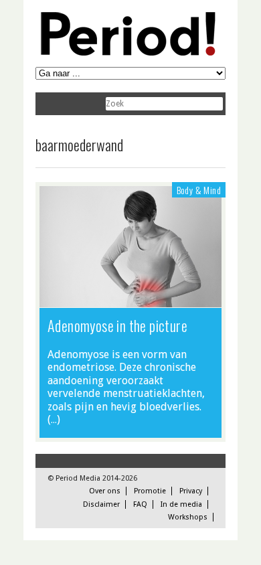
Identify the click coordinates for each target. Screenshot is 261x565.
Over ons (104, 491)
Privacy (190, 491)
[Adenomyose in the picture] (130, 300)
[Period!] (125, 53)
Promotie (150, 491)
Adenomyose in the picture (117, 325)
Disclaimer (101, 504)
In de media (181, 504)
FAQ (140, 504)
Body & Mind (199, 190)
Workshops (187, 517)
